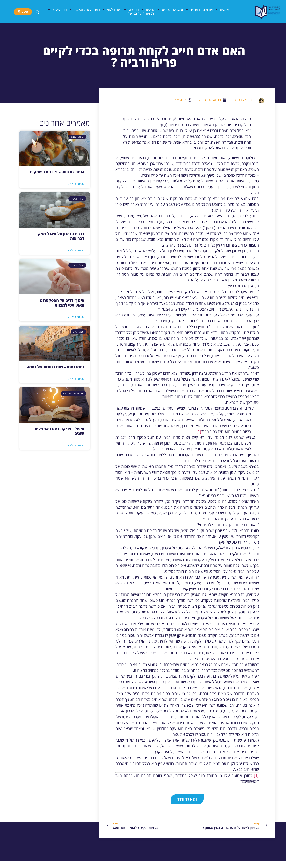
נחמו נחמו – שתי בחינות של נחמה (55, 366)
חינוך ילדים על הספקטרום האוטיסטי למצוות (62, 303)
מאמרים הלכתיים (172, 9)
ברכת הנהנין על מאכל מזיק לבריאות (61, 236)
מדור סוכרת (60, 9)
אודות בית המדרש (201, 9)
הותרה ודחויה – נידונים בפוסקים (57, 172)
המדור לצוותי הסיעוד (87, 9)
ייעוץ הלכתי (114, 9)
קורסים (150, 9)
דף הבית (225, 9)
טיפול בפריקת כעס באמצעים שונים (59, 431)
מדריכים (134, 9)
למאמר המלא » (76, 184)
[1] (198, 431)
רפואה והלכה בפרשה (141, 13)
